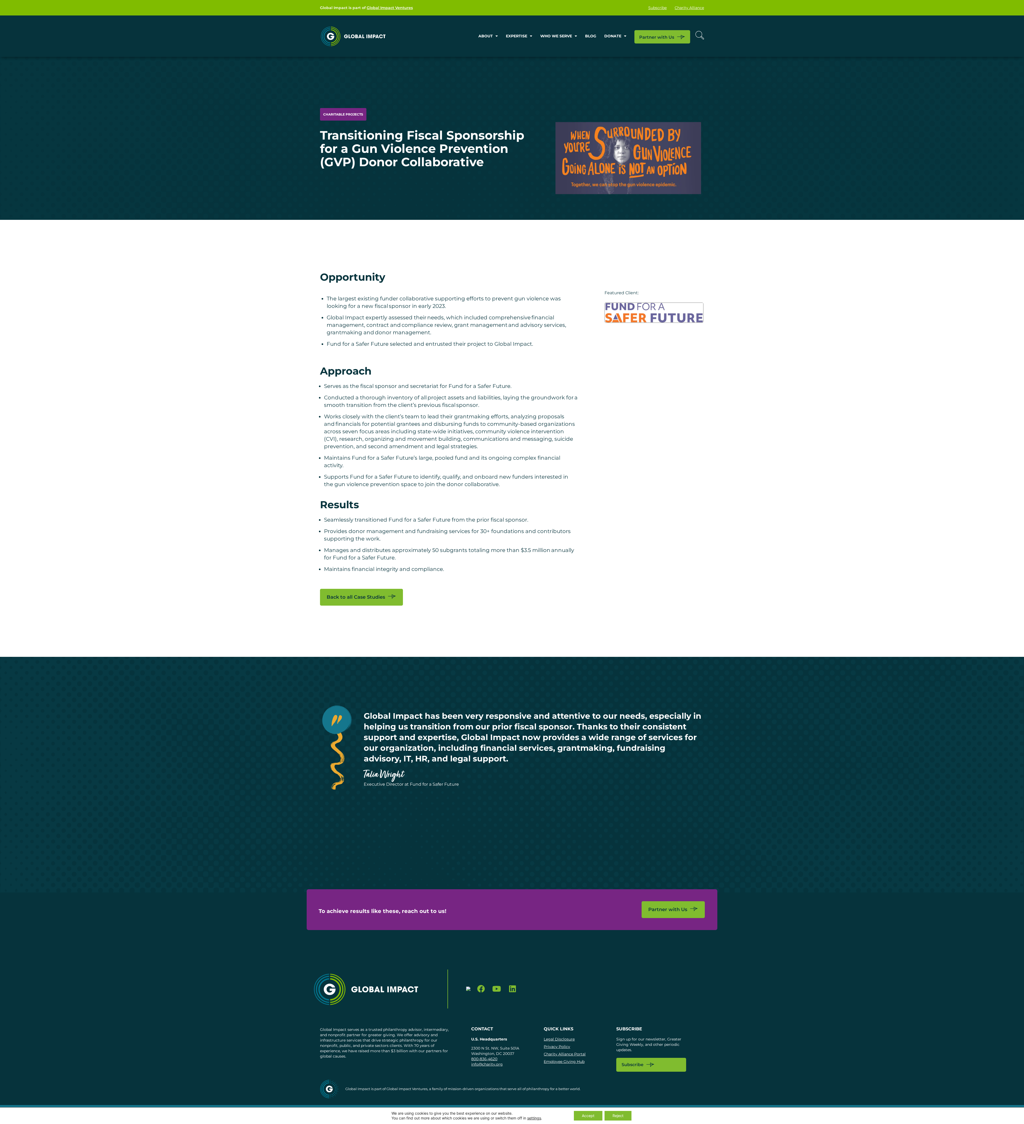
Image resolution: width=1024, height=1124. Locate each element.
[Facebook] (481, 988)
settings (534, 1118)
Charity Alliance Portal (565, 1054)
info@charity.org (487, 1064)
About (485, 36)
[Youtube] (496, 988)
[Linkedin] (512, 988)
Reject (618, 1115)
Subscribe (657, 7)
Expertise (516, 36)
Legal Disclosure (559, 1039)
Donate (612, 36)
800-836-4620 (484, 1059)
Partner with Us (656, 36)
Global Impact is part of (366, 7)
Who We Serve (556, 36)
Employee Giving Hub (564, 1061)
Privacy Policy (557, 1046)
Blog (590, 36)
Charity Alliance (689, 7)
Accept (588, 1115)
